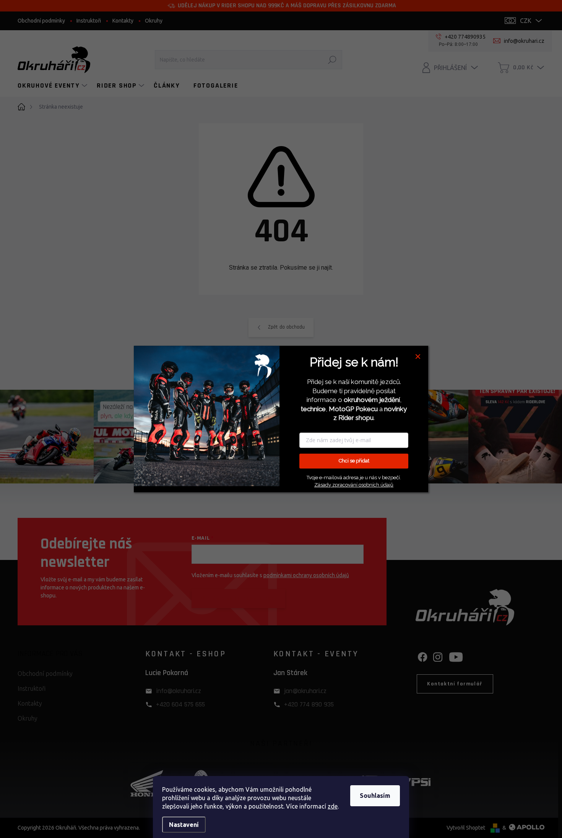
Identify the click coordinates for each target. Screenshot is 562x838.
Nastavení (184, 824)
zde (333, 806)
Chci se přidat (354, 461)
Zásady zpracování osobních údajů (353, 485)
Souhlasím (375, 795)
